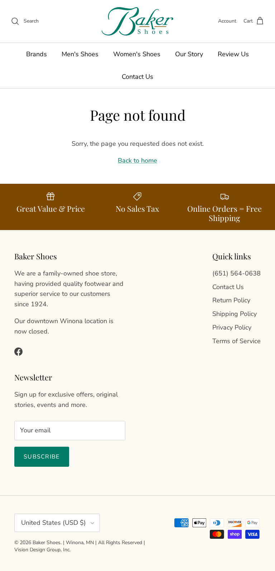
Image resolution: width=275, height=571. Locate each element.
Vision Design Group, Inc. (42, 549)
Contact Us (137, 76)
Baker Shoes (47, 542)
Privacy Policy (231, 327)
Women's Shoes (136, 54)
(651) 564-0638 (236, 273)
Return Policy (231, 300)
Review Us (233, 54)
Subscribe (42, 457)
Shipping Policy (234, 314)
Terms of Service (236, 341)
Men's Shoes (80, 54)
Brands (36, 54)
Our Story (189, 54)
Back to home (137, 160)
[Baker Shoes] (137, 21)
